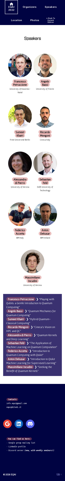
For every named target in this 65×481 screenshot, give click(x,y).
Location (16, 20)
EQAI (13, 474)
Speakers (51, 6)
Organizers (30, 6)
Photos (34, 20)
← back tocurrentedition (50, 20)
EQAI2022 (11, 8)
